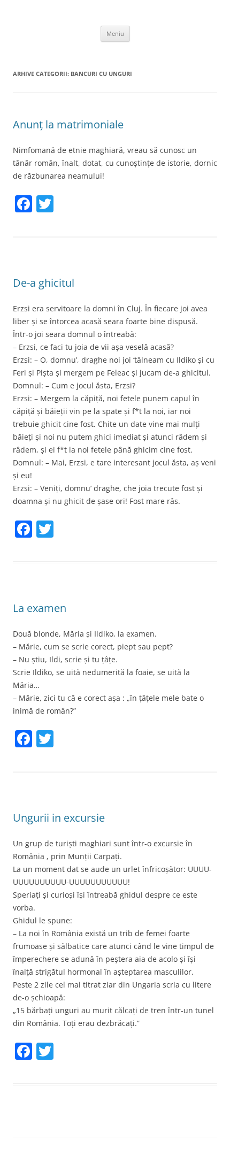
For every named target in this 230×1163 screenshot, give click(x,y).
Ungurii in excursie (59, 817)
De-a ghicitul (43, 283)
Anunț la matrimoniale (68, 124)
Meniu (115, 33)
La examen (39, 608)
